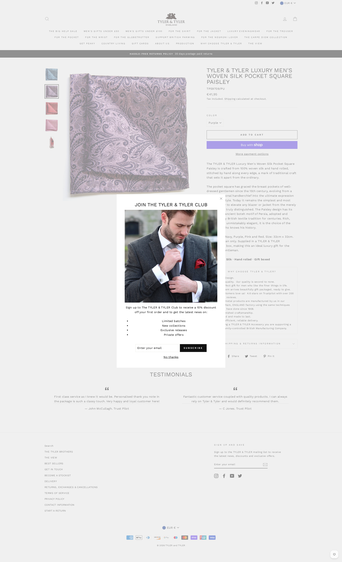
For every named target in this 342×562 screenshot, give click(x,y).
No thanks (171, 357)
